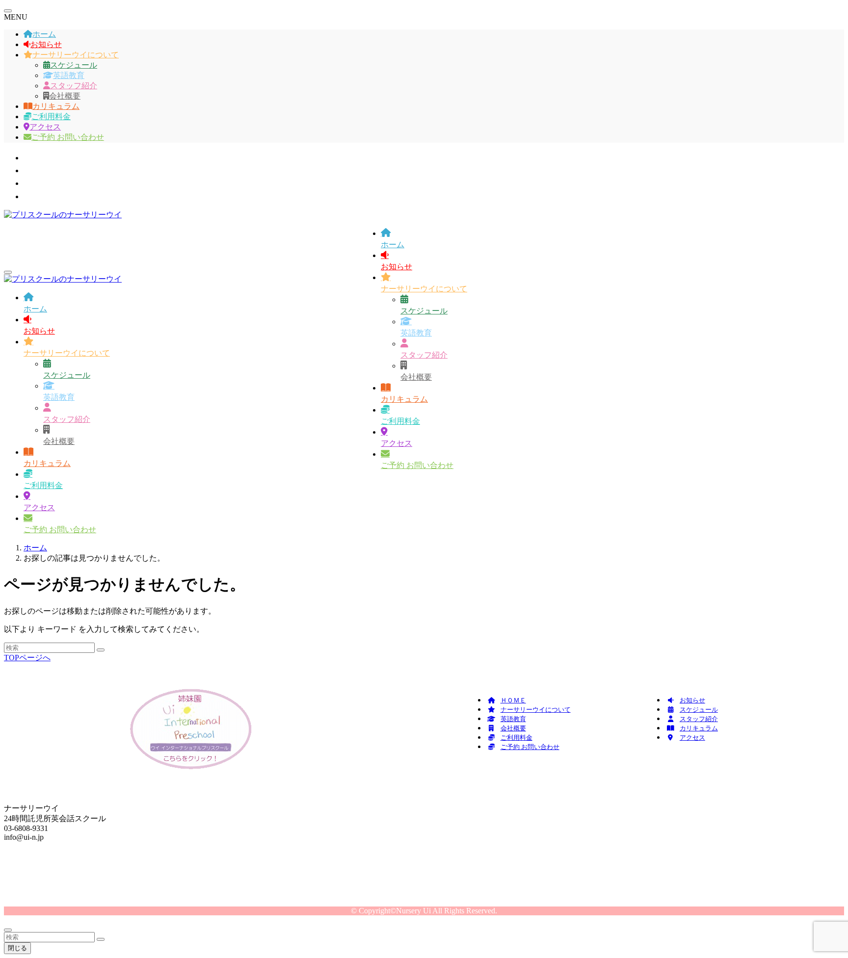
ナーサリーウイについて (75, 55)
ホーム (44, 34)
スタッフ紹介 (73, 85)
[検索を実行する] (101, 649)
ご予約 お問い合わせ (67, 137)
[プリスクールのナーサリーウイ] (63, 214)
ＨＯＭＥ (513, 700)
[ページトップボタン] (8, 930)
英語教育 (68, 75)
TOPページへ (27, 657)
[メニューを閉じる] (8, 10)
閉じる (17, 948)
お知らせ (46, 44)
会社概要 (64, 96)
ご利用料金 (51, 116)
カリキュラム (56, 106)
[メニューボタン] (8, 272)
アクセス (45, 127)
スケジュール (73, 65)
